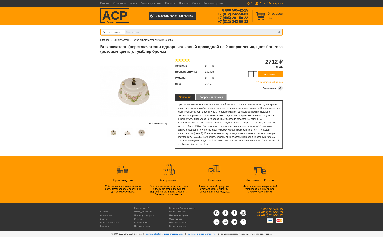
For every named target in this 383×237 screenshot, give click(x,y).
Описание (185, 97)
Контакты (170, 3)
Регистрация (276, 3)
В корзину (270, 74)
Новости (184, 3)
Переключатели (142, 226)
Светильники (175, 219)
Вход (262, 3)
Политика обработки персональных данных (164, 234)
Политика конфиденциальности (201, 234)
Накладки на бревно (179, 215)
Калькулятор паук (213, 3)
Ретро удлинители (178, 226)
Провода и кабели (143, 211)
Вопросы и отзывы (211, 97)
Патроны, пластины (179, 222)
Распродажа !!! (141, 208)
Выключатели (121, 40)
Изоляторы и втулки (144, 215)
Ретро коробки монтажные (182, 208)
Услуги (133, 3)
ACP (114, 16)
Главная (105, 3)
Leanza (209, 71)
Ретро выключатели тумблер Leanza (153, 40)
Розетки (138, 219)
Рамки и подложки (178, 211)
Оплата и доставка (151, 3)
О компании (119, 3)
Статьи (196, 3)
